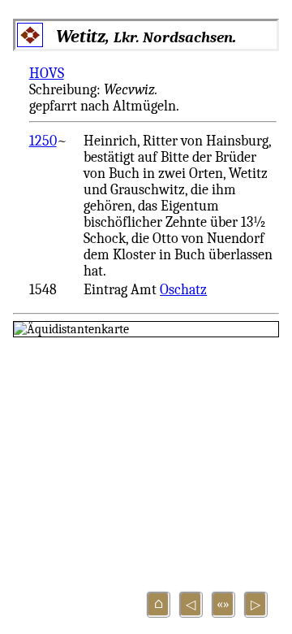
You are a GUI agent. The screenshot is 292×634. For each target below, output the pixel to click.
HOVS (46, 73)
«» (223, 604)
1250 (43, 140)
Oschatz (183, 289)
